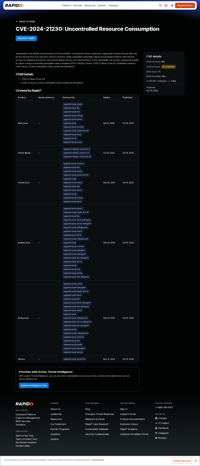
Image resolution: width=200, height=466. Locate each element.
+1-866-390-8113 (164, 407)
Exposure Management (28, 417)
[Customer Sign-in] (171, 5)
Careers (54, 439)
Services (77, 5)
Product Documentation (132, 419)
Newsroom (56, 419)
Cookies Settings (181, 461)
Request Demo (185, 5)
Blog (87, 409)
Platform (66, 5)
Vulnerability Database (96, 429)
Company (113, 5)
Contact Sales (23, 445)
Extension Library (129, 424)
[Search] (160, 5)
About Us (55, 409)
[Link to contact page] (166, 5)
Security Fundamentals (97, 434)
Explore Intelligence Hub (33, 385)
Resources (89, 5)
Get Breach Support (26, 442)
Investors (55, 434)
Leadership (56, 414)
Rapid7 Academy (129, 429)
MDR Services (23, 421)
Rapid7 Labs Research (96, 424)
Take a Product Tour (26, 439)
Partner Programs (59, 429)
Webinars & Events (95, 419)
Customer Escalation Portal (134, 434)
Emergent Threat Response (99, 414)
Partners (102, 5)
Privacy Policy (97, 460)
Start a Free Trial (24, 435)
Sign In (123, 409)
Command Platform (26, 414)
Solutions (20, 424)
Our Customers (58, 424)
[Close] (196, 461)
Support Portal (128, 414)
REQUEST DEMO (26, 38)
